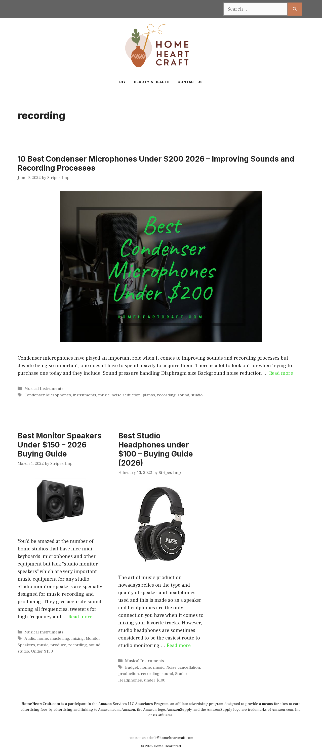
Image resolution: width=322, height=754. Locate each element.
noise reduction (126, 395)
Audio (29, 638)
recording (166, 395)
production (128, 673)
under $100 (154, 680)
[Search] (295, 9)
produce (58, 645)
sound (183, 395)
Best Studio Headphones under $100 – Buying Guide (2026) (155, 449)
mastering (59, 638)
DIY (122, 82)
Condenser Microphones (47, 395)
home (42, 638)
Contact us (190, 82)
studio (197, 395)
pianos (149, 395)
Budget (131, 667)
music (103, 395)
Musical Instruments (43, 388)
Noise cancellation (183, 667)
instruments (84, 395)
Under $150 (42, 651)
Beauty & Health (152, 82)
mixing (77, 638)
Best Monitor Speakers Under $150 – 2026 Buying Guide (60, 444)
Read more (281, 373)
